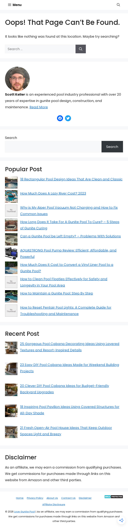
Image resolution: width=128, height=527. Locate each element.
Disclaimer (85, 498)
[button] (118, 5)
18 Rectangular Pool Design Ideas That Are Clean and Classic (71, 179)
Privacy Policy (35, 498)
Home (20, 498)
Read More (39, 107)
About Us (52, 498)
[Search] (81, 49)
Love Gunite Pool (24, 511)
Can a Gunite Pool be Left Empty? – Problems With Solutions (70, 236)
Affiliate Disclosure (53, 504)
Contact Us (68, 498)
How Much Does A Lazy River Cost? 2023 (53, 193)
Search (11, 137)
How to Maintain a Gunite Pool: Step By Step (56, 293)
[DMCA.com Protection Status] (113, 497)
